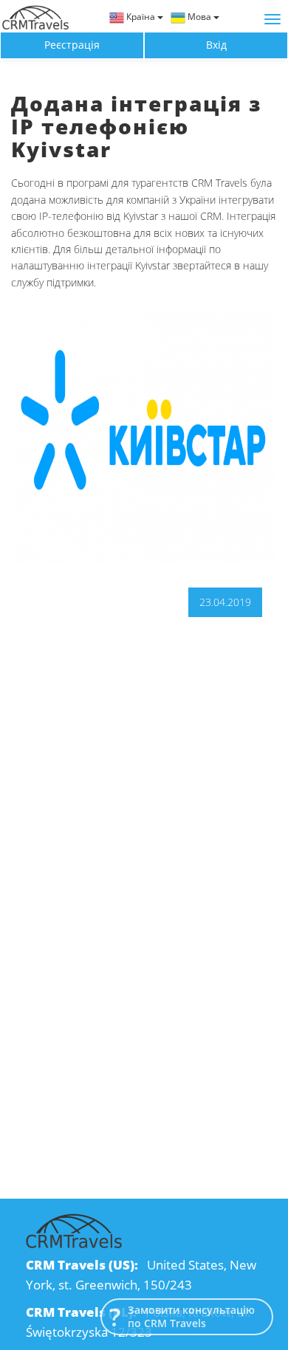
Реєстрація (72, 45)
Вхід (216, 45)
